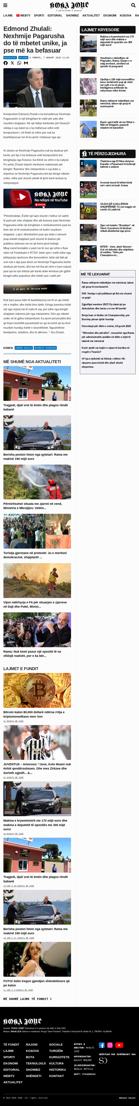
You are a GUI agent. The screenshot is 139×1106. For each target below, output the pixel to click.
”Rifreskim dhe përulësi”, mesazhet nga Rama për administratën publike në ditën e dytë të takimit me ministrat (108, 336)
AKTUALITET (91, 15)
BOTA (30, 1057)
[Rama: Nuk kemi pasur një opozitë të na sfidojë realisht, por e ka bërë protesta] (37, 629)
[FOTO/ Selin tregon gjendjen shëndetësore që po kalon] (37, 959)
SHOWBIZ (72, 15)
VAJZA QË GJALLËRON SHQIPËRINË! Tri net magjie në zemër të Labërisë (117, 206)
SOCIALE (56, 1044)
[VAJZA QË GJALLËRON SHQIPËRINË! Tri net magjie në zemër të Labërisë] (88, 211)
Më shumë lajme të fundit (26, 999)
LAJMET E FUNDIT (20, 668)
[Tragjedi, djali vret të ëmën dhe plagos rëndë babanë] (37, 383)
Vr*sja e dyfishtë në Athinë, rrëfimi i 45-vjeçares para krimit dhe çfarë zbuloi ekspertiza (103, 362)
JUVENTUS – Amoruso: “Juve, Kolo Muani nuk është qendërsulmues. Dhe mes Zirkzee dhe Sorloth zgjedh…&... (37, 768)
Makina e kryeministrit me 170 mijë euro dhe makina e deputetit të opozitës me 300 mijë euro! (35, 825)
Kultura (23, 57)
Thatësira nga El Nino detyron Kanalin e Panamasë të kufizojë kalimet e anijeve (117, 164)
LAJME (8, 15)
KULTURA (56, 1063)
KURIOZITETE (59, 1057)
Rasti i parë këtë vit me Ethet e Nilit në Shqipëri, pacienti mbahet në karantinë (117, 125)
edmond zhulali (23, 347)
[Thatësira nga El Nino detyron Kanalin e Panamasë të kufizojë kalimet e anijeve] (88, 168)
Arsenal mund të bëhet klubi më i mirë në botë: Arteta (116, 184)
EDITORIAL (55, 15)
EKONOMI (109, 15)
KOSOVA (126, 15)
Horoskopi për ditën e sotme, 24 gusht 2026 (106, 326)
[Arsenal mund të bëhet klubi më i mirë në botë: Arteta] (88, 189)
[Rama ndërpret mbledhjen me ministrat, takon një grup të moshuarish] (88, 107)
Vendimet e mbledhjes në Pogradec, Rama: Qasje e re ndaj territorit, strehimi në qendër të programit (116, 62)
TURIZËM (56, 1051)
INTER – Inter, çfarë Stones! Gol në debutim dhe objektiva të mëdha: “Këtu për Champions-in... (116, 251)
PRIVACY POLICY (127, 1098)
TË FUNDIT (11, 1044)
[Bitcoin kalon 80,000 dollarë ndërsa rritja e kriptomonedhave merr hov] (37, 690)
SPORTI (39, 15)
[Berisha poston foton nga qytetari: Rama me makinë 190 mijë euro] (37, 432)
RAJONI (31, 1044)
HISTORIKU (57, 1069)
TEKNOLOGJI (36, 1063)
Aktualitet (10, 57)
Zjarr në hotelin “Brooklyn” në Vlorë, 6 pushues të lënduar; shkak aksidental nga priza (117, 228)
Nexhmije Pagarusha (45, 347)
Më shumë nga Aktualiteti (32, 361)
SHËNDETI (33, 1076)
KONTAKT (56, 1076)
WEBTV (25, 15)
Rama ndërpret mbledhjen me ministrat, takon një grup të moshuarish (117, 103)
